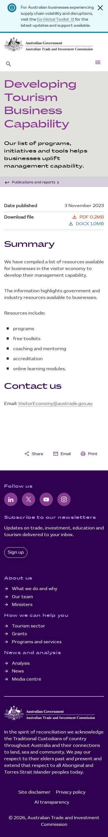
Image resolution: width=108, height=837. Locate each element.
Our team (22, 597)
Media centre (26, 679)
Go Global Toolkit (53, 19)
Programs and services (36, 642)
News (18, 671)
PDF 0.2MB (88, 217)
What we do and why (34, 588)
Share (33, 453)
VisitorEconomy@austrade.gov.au (55, 403)
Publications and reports (33, 182)
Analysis (21, 663)
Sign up (16, 552)
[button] (8, 63)
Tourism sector (28, 626)
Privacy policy (71, 792)
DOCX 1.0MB (86, 224)
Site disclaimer (34, 792)
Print (88, 453)
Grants (19, 634)
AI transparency (51, 802)
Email (62, 453)
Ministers (22, 604)
